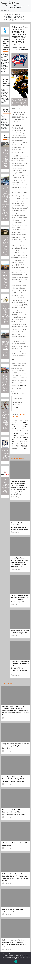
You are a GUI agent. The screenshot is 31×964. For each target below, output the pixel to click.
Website (15, 407)
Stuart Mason (23, 49)
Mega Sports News (10, 3)
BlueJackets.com (22, 385)
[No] (29, 958)
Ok (16, 961)
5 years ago (21, 47)
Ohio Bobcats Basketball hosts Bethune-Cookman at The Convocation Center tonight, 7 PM (13, 812)
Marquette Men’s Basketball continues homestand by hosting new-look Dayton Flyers (15, 746)
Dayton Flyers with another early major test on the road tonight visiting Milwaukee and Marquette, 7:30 (19, 562)
